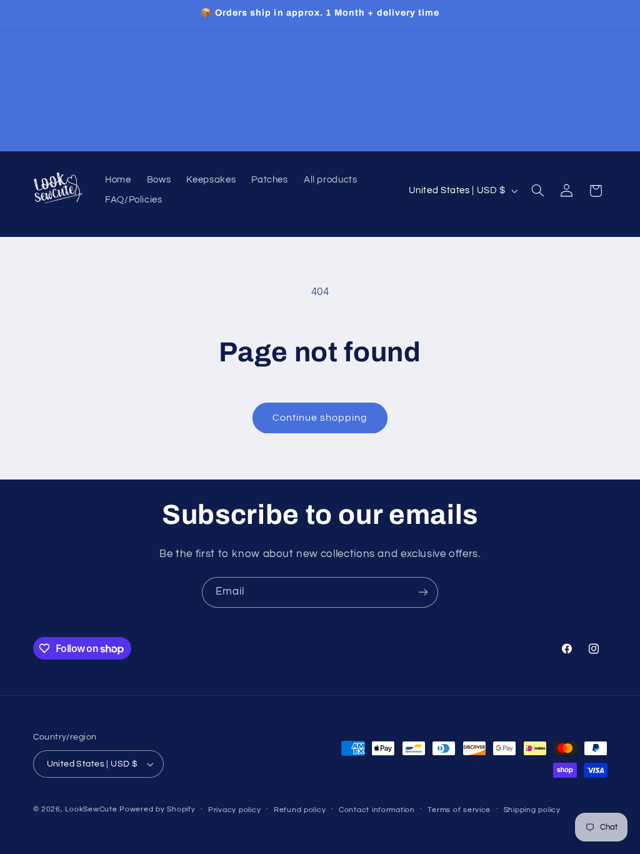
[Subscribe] (423, 592)
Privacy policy (234, 809)
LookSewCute (91, 809)
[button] (537, 190)
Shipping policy (532, 809)
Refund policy (300, 809)
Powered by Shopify (157, 809)
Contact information (377, 809)
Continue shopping (320, 418)
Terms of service (459, 809)
